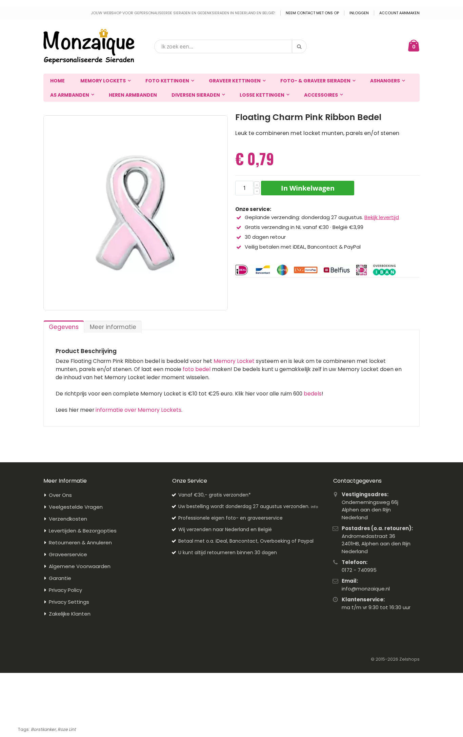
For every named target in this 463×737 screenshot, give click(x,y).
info (314, 506)
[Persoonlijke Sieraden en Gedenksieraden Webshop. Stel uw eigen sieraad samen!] (89, 46)
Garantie (60, 578)
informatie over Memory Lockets (138, 409)
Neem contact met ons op (312, 13)
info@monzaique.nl (366, 588)
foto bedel (196, 369)
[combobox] (230, 46)
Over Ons (60, 495)
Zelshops (409, 659)
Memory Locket (234, 361)
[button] (257, 184)
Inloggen (359, 13)
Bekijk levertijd (381, 217)
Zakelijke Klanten (69, 613)
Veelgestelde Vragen (76, 506)
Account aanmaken (399, 13)
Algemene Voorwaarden (79, 566)
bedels (313, 393)
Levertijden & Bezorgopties (83, 530)
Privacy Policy (65, 590)
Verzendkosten (68, 518)
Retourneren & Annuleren (80, 542)
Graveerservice (68, 554)
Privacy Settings (69, 601)
